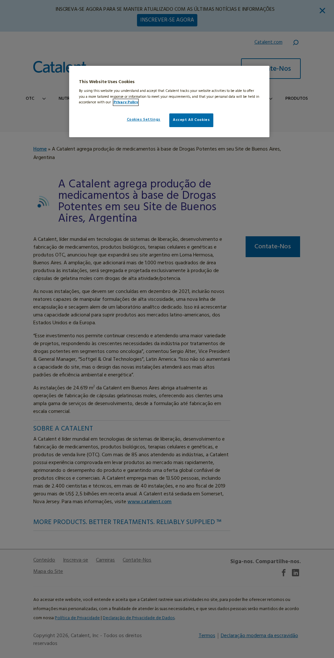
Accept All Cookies (191, 120)
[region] (169, 101)
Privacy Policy (126, 102)
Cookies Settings (143, 120)
